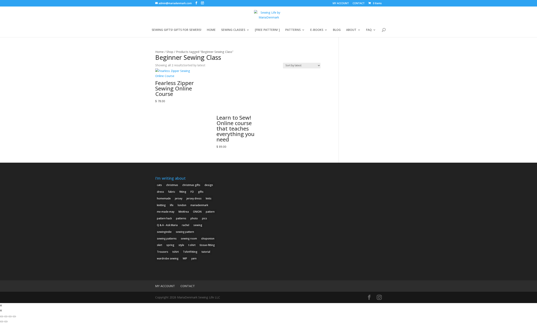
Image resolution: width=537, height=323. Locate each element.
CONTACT (359, 3)
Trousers (162, 252)
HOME (211, 30)
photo (194, 218)
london (182, 205)
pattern (210, 211)
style (181, 245)
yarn (194, 258)
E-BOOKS (316, 30)
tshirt (175, 252)
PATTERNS (293, 30)
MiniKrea (184, 211)
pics (204, 218)
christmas (172, 185)
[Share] (10, 316)
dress (160, 192)
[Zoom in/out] (1, 316)
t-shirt (192, 245)
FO (192, 192)
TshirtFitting (190, 252)
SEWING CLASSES (233, 30)
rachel (185, 225)
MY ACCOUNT (341, 3)
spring (170, 245)
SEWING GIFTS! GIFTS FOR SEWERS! (176, 30)
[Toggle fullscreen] (6, 316)
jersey (178, 198)
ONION (197, 211)
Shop (169, 52)
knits (208, 198)
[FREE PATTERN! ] (267, 30)
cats (159, 185)
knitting (161, 205)
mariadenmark (199, 205)
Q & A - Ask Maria (167, 225)
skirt (159, 245)
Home (159, 52)
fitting (182, 192)
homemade (164, 198)
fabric (171, 192)
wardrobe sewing (168, 258)
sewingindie (164, 232)
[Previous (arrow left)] (1, 321)
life (171, 205)
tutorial (206, 252)
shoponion (207, 238)
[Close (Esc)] (14, 316)
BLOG (337, 30)
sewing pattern (185, 232)
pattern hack (164, 218)
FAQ (369, 30)
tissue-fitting (207, 245)
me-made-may (165, 211)
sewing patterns (167, 238)
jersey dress (194, 198)
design (209, 185)
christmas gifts (191, 185)
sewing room (189, 238)
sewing (197, 225)
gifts (200, 192)
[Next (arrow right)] (6, 321)
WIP (185, 258)
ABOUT (351, 30)
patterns (181, 218)
